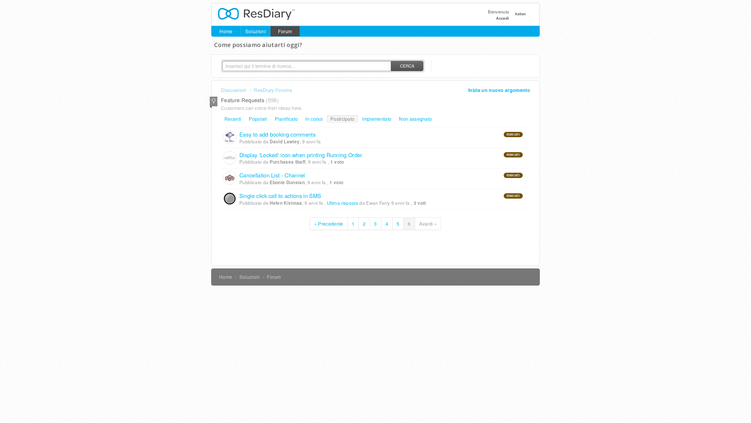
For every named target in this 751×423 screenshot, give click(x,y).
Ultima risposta (342, 202)
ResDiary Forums (273, 90)
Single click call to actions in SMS (280, 195)
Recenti (232, 118)
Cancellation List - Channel (272, 175)
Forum (285, 31)
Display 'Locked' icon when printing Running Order (300, 155)
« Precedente (328, 223)
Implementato (376, 118)
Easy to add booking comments (277, 134)
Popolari (258, 118)
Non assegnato (415, 118)
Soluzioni (255, 31)
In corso (314, 118)
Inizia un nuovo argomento (499, 90)
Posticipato (342, 118)
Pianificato (286, 118)
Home (225, 31)
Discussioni (233, 90)
